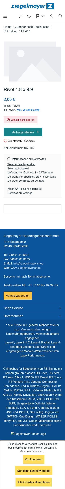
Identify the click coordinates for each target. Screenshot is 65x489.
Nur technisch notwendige (33, 471)
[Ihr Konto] (51, 16)
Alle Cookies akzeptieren (34, 482)
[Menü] (5, 16)
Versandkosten (30, 329)
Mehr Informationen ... (32, 451)
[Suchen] (20, 16)
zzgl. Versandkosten (28, 110)
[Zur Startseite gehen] (32, 6)
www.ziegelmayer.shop (26, 268)
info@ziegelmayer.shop (28, 263)
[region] (32, 61)
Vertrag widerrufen (17, 295)
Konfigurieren (33, 459)
